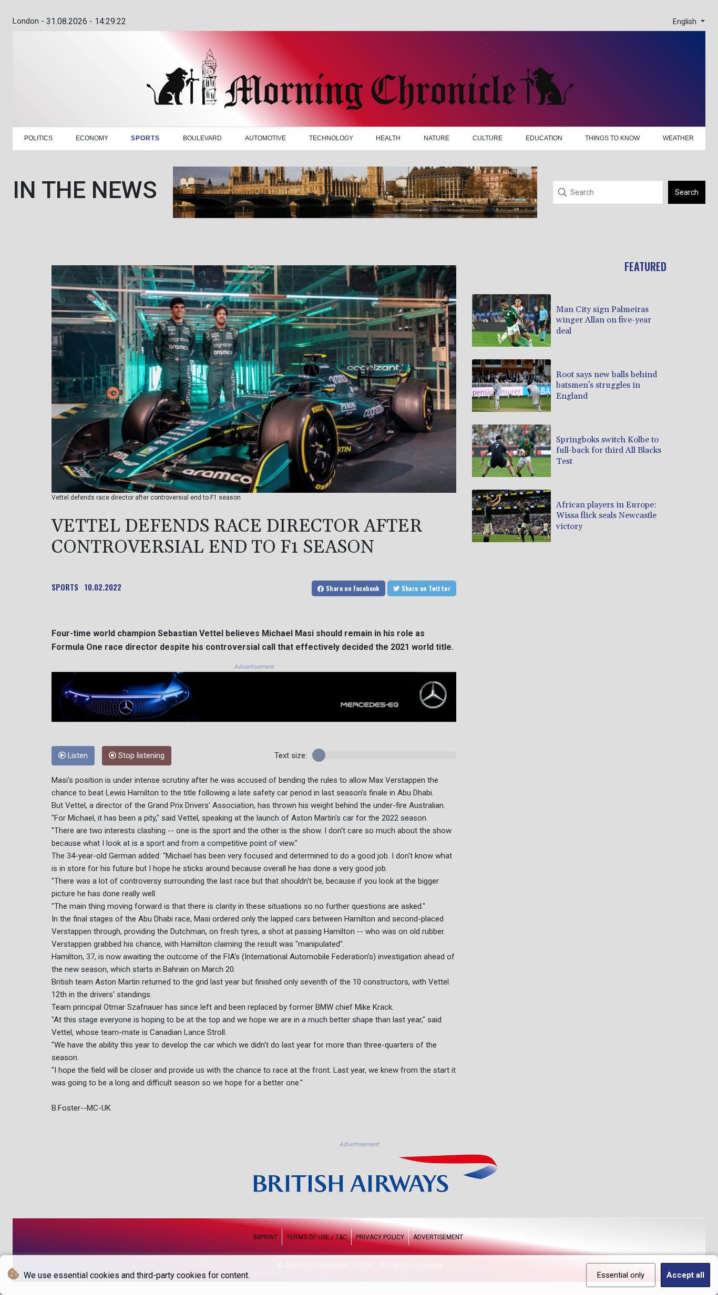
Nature (436, 138)
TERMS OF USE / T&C (316, 1237)
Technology (331, 138)
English (686, 21)
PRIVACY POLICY (380, 1237)
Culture (487, 138)
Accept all (685, 1275)
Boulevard (202, 138)
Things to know (612, 138)
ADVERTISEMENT (438, 1237)
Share (351, 588)
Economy (92, 138)
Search (687, 192)
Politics (38, 138)
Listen (77, 755)
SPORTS (65, 587)
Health (388, 138)
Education (544, 138)
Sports (145, 138)
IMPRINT (265, 1237)
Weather (678, 138)
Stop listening (140, 755)
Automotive (265, 138)
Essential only (620, 1275)
